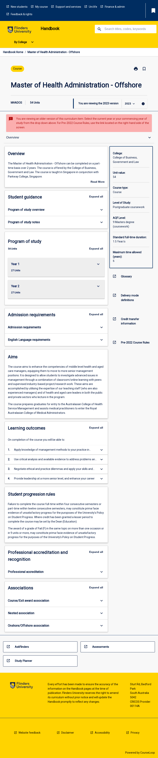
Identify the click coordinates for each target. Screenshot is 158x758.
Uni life (93, 6)
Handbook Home (13, 52)
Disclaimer (67, 732)
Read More (98, 182)
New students (19, 6)
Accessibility (102, 732)
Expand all (96, 196)
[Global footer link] (21, 686)
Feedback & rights (21, 14)
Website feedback (29, 732)
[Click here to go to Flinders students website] (19, 31)
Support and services (68, 6)
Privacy (135, 732)
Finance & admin (115, 6)
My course (41, 6)
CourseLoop (147, 752)
